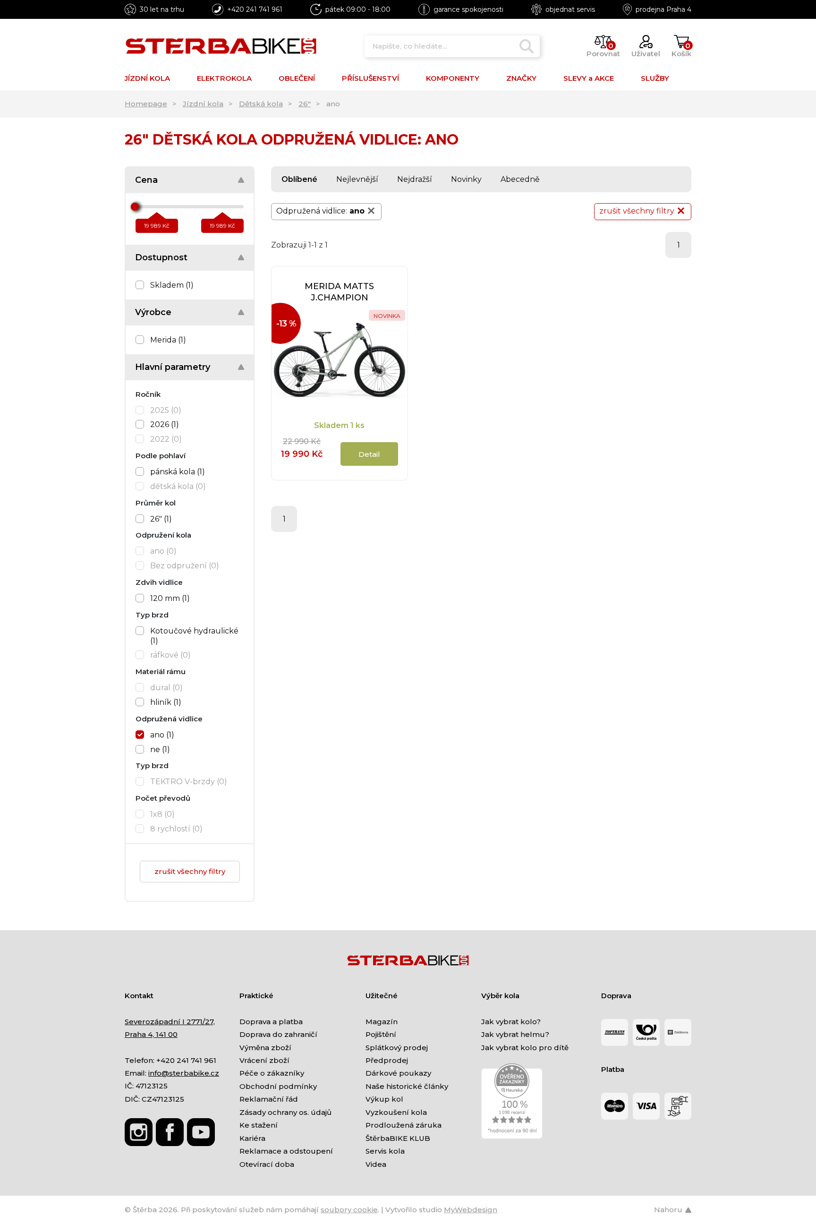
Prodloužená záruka (404, 1125)
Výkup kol (384, 1099)
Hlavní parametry (172, 367)
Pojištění (381, 1034)
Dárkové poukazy (398, 1073)
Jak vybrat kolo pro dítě (525, 1047)
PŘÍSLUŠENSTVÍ (370, 78)
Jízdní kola (203, 103)
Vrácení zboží (264, 1060)
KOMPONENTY (452, 78)
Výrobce (153, 312)
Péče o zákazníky (271, 1073)
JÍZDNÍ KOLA (147, 78)
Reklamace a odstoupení (286, 1151)
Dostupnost (161, 257)
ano (357, 210)
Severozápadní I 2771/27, (170, 1021)
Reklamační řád (268, 1099)
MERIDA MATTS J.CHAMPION (339, 292)
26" (304, 103)
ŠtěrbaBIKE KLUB (398, 1138)
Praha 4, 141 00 (151, 1034)
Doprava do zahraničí (278, 1034)
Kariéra (252, 1138)
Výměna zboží (265, 1047)
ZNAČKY (521, 78)
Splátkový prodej (397, 1047)
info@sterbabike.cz (183, 1073)
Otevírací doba (266, 1164)
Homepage (146, 103)
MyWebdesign (470, 1209)
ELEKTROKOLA (224, 78)
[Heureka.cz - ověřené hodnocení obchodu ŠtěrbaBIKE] (512, 1100)
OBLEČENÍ (297, 78)
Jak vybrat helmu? (515, 1034)
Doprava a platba (271, 1021)
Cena (146, 180)
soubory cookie (349, 1209)
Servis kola (385, 1151)
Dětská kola (261, 103)
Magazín (382, 1021)
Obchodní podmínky (278, 1086)
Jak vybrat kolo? (511, 1021)
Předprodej (387, 1060)
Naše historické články (407, 1086)
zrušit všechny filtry (189, 871)
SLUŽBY (655, 78)
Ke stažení (258, 1125)
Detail (369, 454)
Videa (376, 1164)
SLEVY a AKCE (588, 78)
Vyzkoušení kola (396, 1112)
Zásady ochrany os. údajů (285, 1112)
